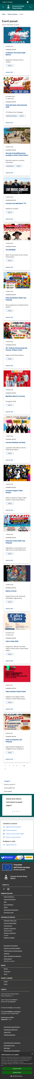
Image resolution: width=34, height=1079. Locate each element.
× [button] (32, 1053)
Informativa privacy (9, 1045)
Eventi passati (8, 791)
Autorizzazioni (8, 959)
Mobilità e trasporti (9, 938)
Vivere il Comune (13, 14)
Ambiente (6, 954)
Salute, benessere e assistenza (12, 956)
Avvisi (5, 974)
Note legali (7, 1048)
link (2, 1065)
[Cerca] (31, 7)
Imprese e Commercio (10, 928)
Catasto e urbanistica (10, 933)
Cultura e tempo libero (10, 923)
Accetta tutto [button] (17, 1068)
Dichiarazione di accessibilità (12, 1051)
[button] (17, 1076)
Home (3, 14)
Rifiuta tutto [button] (17, 1072)
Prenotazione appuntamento (12, 1027)
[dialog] (17, 1065)
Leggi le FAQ (7, 1032)
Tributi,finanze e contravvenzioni (13, 951)
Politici (6, 907)
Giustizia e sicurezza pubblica (12, 948)
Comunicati (7, 971)
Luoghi (6, 981)
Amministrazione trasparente (12, 1043)
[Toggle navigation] (3, 7)
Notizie (6, 969)
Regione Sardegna (7, 2)
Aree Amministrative (10, 899)
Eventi (5, 984)
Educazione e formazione (11, 946)
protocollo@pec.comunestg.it (12, 1012)
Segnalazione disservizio (10, 1030)
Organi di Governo (9, 897)
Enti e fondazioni (8, 905)
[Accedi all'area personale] (27, 2)
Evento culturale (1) (9, 784)
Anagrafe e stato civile (10, 921)
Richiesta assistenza (9, 1035)
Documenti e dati (8, 913)
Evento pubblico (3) (9, 788)
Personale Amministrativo (11, 910)
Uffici (5, 902)
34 (24, 766)
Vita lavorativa (8, 926)
